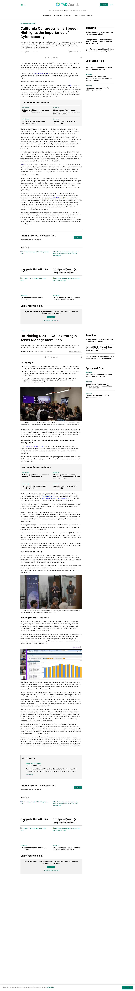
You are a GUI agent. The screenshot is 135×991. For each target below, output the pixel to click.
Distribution (58, 15)
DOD (70, 85)
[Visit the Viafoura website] (78, 868)
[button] (21, 5)
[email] (57, 57)
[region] (51, 864)
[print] (81, 57)
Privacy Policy (50, 987)
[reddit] (54, 57)
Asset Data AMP (48, 496)
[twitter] (51, 57)
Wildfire (89, 15)
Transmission (47, 15)
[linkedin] (48, 57)
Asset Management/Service (28, 23)
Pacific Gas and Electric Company (33, 446)
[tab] (25, 860)
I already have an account (51, 320)
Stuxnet (23, 164)
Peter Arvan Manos (26, 351)
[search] (24, 5)
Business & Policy (79, 15)
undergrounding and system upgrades (54, 498)
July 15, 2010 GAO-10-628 (55, 198)
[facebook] (45, 57)
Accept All (127, 987)
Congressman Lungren (41, 73)
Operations (67, 15)
